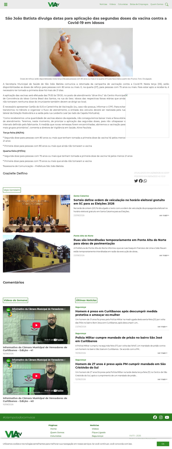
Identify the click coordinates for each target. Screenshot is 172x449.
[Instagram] (160, 418)
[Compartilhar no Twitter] (136, 181)
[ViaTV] (53, 4)
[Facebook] (154, 418)
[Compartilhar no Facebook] (140, 181)
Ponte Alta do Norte (83, 236)
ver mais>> (164, 215)
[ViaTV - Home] (24, 435)
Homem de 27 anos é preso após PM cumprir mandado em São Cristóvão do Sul (120, 365)
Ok (163, 444)
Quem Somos (156, 4)
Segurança (80, 307)
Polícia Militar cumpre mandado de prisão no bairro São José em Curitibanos (118, 339)
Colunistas (123, 4)
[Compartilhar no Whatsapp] (145, 181)
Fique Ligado (99, 432)
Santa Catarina (81, 196)
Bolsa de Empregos (139, 4)
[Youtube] (166, 418)
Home (53, 429)
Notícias (103, 4)
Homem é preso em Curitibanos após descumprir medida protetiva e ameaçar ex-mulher (116, 313)
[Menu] (5, 4)
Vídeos (112, 4)
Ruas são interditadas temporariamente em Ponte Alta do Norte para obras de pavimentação (120, 241)
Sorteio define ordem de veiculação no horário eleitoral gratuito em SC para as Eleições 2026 (119, 201)
